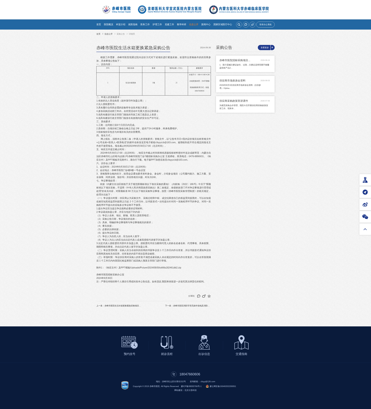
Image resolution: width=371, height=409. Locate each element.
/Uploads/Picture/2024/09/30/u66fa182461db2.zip (155, 267)
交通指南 (241, 354)
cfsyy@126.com (208, 381)
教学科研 (181, 24)
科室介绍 (120, 24)
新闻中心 (206, 24)
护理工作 (157, 24)
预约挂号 (129, 354)
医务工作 (145, 24)
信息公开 (193, 24)
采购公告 (121, 34)
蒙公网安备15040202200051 (223, 386)
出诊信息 (204, 354)
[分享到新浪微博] (252, 25)
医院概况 (108, 24)
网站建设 (178, 390)
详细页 (132, 34)
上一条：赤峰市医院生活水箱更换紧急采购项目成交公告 (121, 306)
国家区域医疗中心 (222, 24)
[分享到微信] (246, 25)
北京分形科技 (190, 390)
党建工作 (169, 24)
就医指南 (133, 24)
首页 (98, 24)
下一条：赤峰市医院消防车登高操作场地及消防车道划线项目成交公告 (196, 306)
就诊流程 (167, 354)
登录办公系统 (265, 24)
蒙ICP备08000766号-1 (191, 386)
